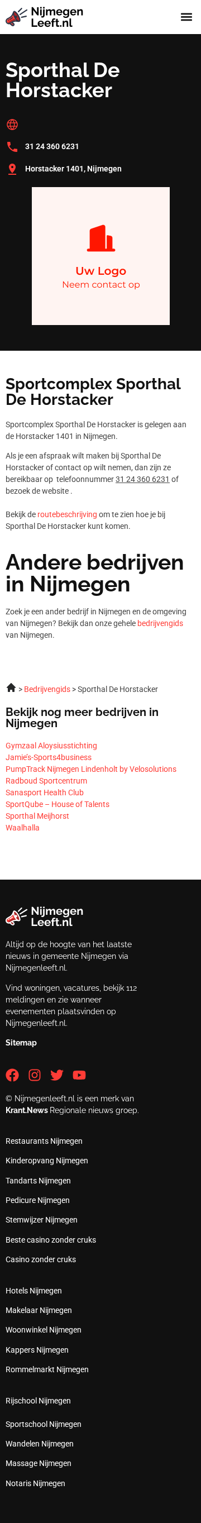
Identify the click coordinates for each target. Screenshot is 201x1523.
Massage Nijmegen (38, 1463)
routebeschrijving (67, 514)
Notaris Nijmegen (35, 1483)
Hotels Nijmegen (34, 1290)
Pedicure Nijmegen (38, 1200)
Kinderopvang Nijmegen (47, 1160)
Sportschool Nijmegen (44, 1424)
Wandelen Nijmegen (40, 1443)
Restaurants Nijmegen (44, 1141)
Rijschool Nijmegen (38, 1400)
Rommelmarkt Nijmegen (47, 1369)
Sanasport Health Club (45, 792)
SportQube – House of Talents (57, 804)
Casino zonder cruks (41, 1259)
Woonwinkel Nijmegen (44, 1329)
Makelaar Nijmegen (39, 1310)
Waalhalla (23, 827)
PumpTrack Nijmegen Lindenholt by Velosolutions (91, 769)
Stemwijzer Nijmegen (42, 1219)
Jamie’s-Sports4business (49, 757)
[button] (186, 17)
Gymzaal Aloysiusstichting (51, 745)
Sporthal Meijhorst (37, 815)
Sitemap (21, 1042)
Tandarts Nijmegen (38, 1180)
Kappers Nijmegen (37, 1349)
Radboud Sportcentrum (46, 780)
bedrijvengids (160, 623)
